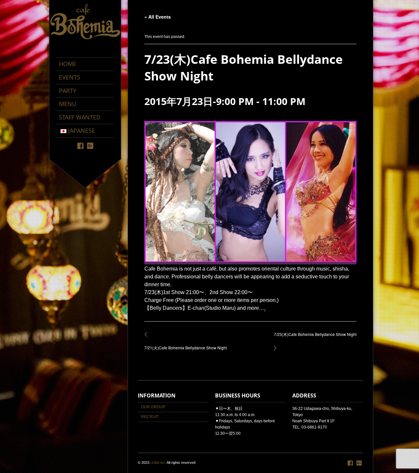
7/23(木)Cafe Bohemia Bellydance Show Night (313, 337)
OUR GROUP (153, 407)
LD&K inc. (158, 462)
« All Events (157, 16)
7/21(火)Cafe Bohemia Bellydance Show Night (185, 344)
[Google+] (90, 145)
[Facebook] (80, 145)
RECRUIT (150, 416)
